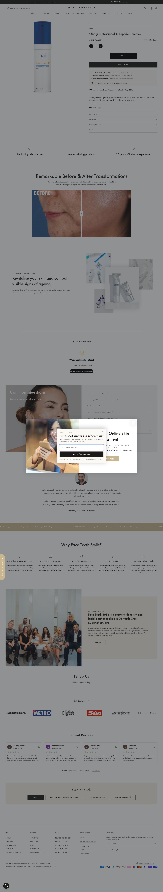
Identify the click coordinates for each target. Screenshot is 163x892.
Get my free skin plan (81, 454)
